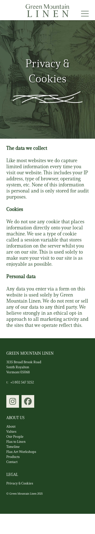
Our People (15, 436)
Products (13, 457)
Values (11, 431)
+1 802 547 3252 (22, 382)
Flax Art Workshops (21, 452)
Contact (11, 462)
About (10, 426)
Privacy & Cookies (19, 483)
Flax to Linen (16, 442)
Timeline (13, 447)
